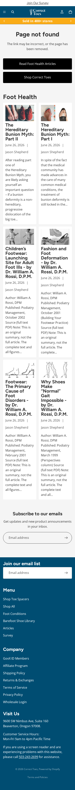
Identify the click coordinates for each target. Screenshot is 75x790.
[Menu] (4, 12)
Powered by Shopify (49, 769)
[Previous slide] (4, 21)
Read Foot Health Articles (37, 64)
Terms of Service (15, 687)
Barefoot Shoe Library (19, 621)
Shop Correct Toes (37, 77)
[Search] (12, 12)
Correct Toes (31, 769)
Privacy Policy (13, 695)
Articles (8, 628)
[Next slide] (71, 21)
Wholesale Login (15, 702)
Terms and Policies (38, 777)
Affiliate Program (15, 666)
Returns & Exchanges (18, 680)
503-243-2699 (28, 757)
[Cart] (70, 12)
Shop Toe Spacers (16, 599)
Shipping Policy (14, 673)
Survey (8, 635)
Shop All (9, 606)
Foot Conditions (14, 613)
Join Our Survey (37, 3)
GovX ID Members (16, 658)
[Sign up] (66, 538)
